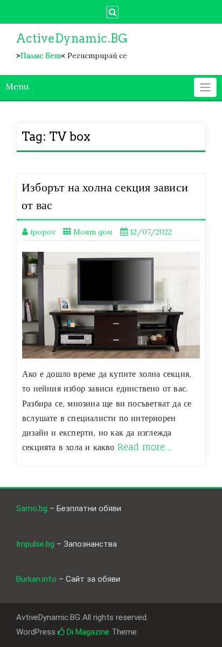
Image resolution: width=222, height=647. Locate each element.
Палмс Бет (40, 55)
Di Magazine (87, 632)
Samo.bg (31, 508)
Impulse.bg (35, 544)
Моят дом (93, 232)
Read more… (144, 447)
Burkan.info (36, 579)
